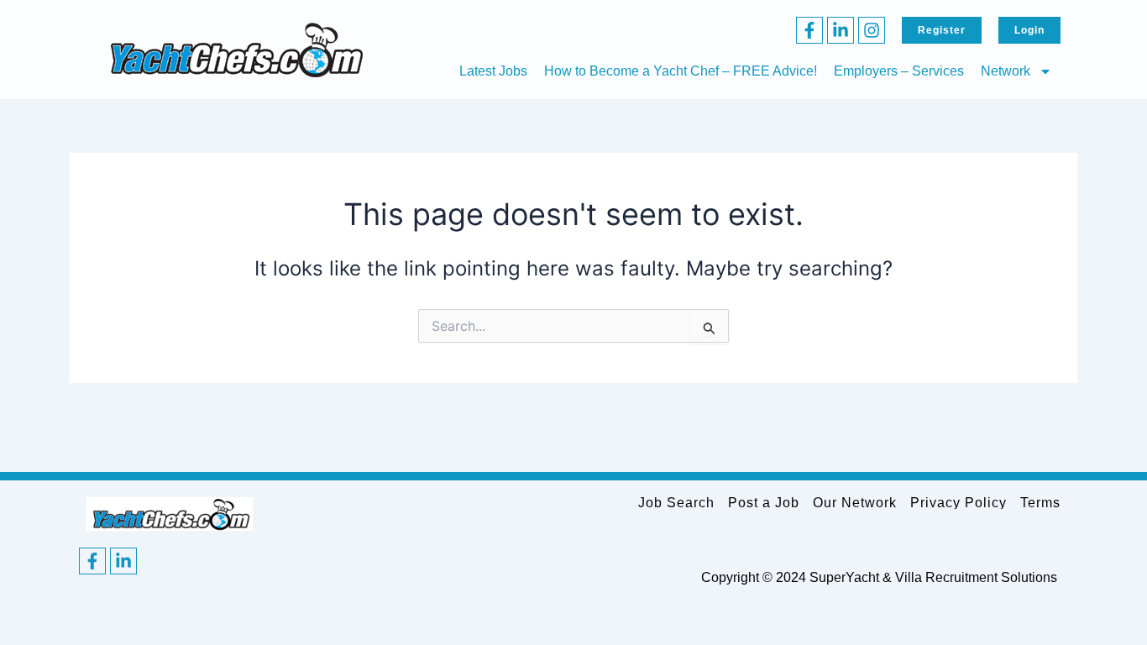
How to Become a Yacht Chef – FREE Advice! (680, 71)
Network (1005, 71)
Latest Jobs (493, 71)
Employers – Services (899, 71)
